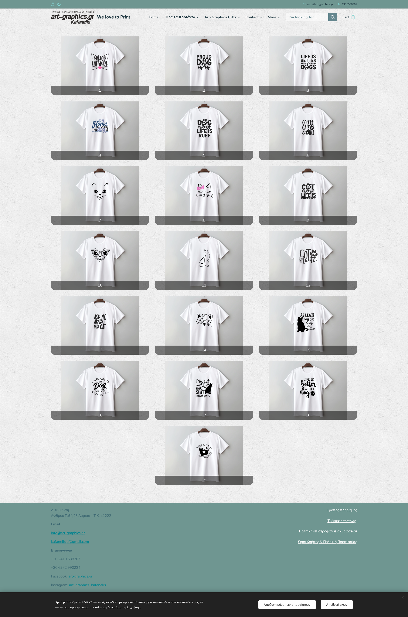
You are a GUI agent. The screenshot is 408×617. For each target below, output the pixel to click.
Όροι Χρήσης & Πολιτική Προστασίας (327, 541)
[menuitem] (155, 17)
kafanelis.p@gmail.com (70, 541)
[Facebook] (59, 4)
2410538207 (349, 4)
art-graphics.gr (80, 576)
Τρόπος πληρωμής (342, 510)
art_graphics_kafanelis (87, 585)
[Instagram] (52, 4)
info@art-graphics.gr (320, 4)
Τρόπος (341, 520)
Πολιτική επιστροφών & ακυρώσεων (328, 531)
